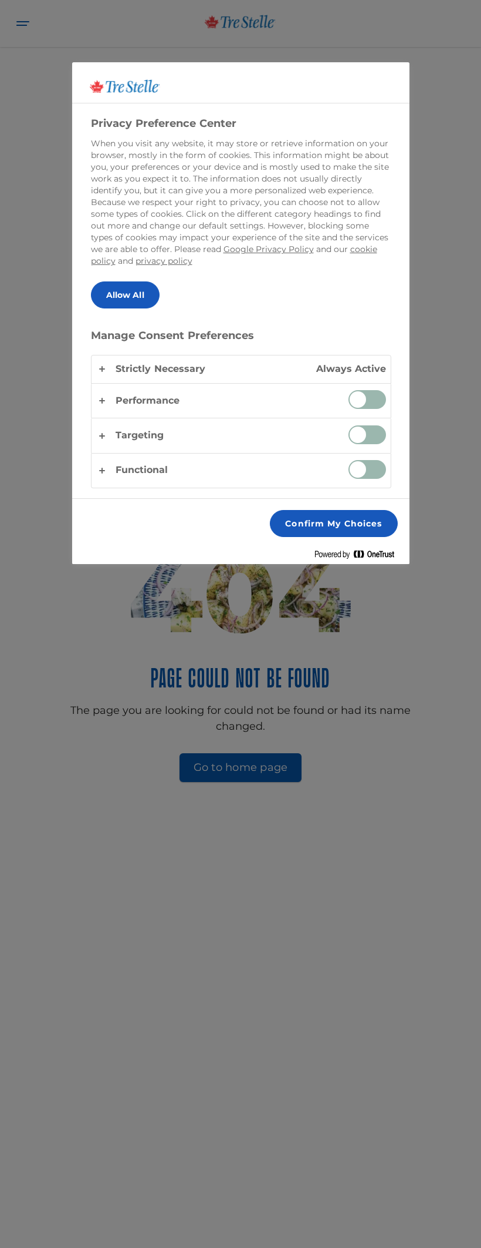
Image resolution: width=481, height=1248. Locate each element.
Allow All (125, 295)
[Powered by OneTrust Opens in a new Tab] (359, 556)
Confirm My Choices (333, 523)
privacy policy (164, 261)
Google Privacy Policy (268, 249)
